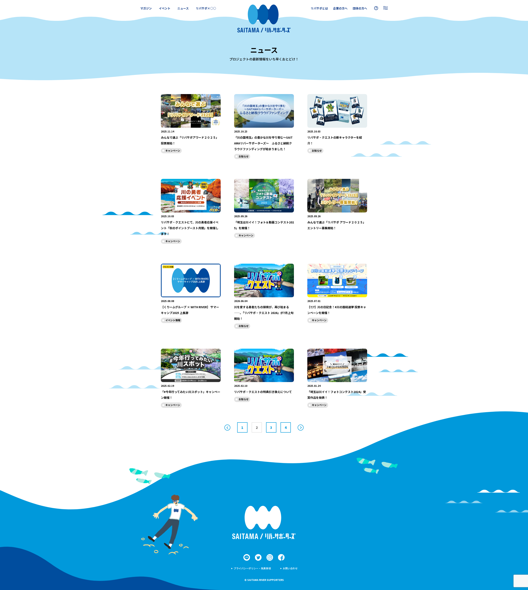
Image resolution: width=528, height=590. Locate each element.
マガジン (146, 8)
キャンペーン (172, 150)
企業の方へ (340, 8)
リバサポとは (319, 8)
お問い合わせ (290, 568)
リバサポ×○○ (206, 8)
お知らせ (244, 156)
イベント (164, 8)
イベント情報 (172, 320)
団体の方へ (360, 8)
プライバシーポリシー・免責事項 (252, 568)
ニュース (183, 8)
